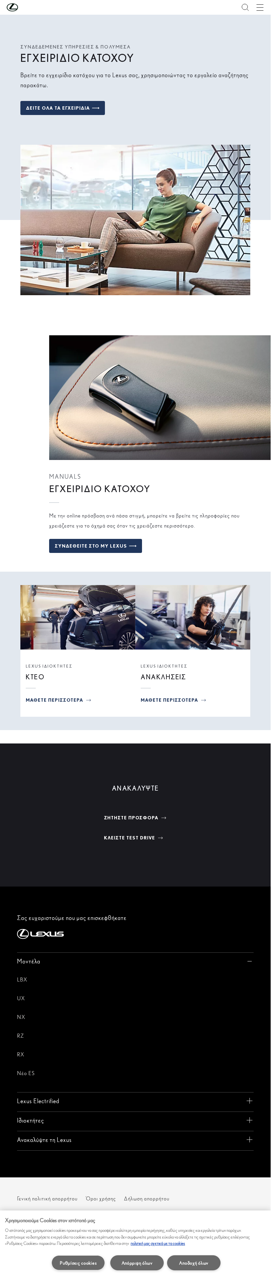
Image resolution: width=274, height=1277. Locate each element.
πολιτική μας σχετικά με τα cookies (158, 1243)
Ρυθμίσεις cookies (78, 1263)
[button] (26, 7)
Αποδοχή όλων (194, 1263)
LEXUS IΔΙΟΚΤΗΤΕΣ (49, 666)
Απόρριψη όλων (137, 1263)
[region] (135, 1243)
